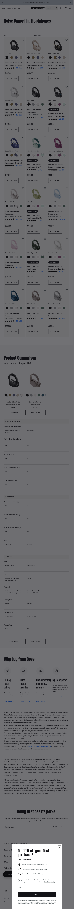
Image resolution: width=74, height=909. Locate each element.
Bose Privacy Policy (49, 882)
